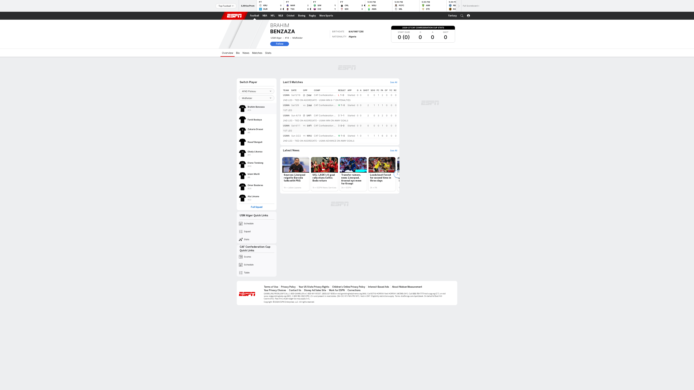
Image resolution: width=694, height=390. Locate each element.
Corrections (354, 290)
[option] (295, 174)
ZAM (309, 95)
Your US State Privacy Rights (314, 287)
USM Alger (276, 37)
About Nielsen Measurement (407, 287)
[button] (461, 15)
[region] (339, 115)
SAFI (309, 115)
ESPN (234, 16)
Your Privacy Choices (275, 290)
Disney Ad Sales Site (315, 290)
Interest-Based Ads (378, 287)
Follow (279, 43)
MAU (309, 136)
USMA (286, 95)
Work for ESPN (337, 290)
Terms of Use (271, 287)
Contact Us (295, 290)
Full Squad (256, 207)
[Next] (458, 6)
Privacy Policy (288, 287)
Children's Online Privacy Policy (348, 287)
